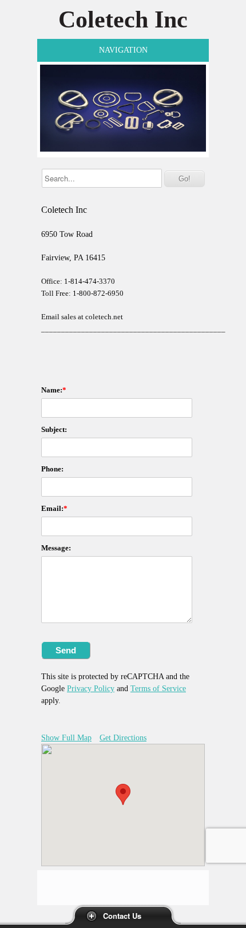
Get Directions (123, 737)
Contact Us (122, 915)
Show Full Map (66, 737)
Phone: (52, 469)
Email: (52, 508)
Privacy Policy (90, 688)
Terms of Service (158, 688)
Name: (51, 390)
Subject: (54, 429)
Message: (56, 548)
